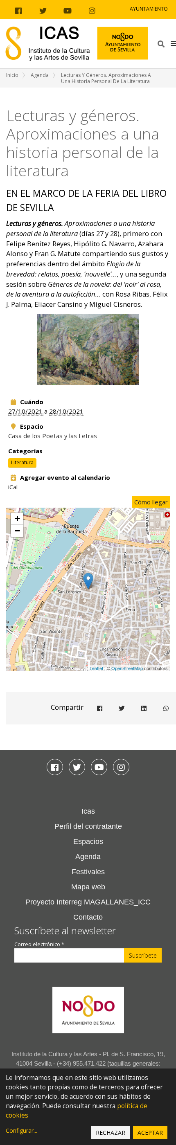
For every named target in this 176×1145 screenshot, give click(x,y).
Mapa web (88, 887)
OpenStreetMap (127, 668)
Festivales (88, 872)
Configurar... (21, 1130)
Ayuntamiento (149, 8)
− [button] (17, 531)
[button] (173, 43)
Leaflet (96, 668)
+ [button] (17, 518)
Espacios (88, 841)
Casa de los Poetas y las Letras (52, 436)
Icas (88, 811)
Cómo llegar (151, 502)
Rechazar (110, 1132)
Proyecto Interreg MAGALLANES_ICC (88, 902)
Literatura (22, 462)
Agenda (40, 75)
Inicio (12, 75)
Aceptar (150, 1132)
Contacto (88, 917)
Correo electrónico (39, 944)
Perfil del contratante (88, 826)
